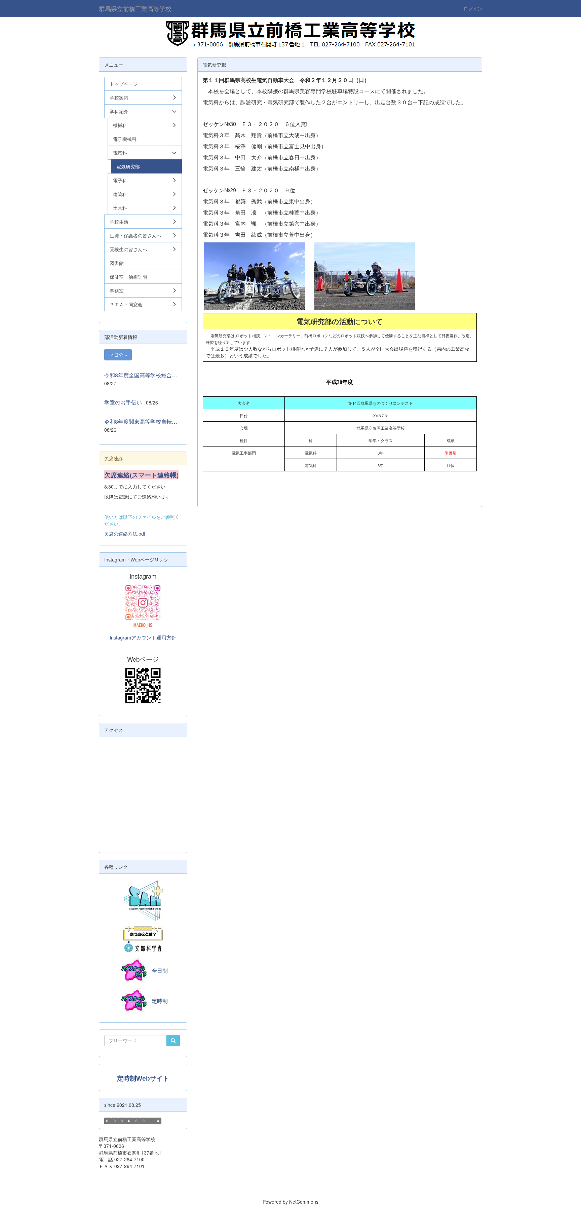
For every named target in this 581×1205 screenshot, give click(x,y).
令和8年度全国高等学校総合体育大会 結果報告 (162, 375)
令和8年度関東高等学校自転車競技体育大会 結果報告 (170, 421)
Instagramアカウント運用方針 (143, 637)
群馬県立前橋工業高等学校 (135, 8)
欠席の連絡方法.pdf (124, 533)
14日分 (117, 354)
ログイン (472, 8)
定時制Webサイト (143, 1078)
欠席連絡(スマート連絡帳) (141, 474)
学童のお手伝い (123, 402)
